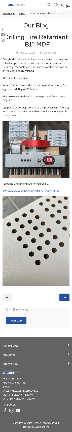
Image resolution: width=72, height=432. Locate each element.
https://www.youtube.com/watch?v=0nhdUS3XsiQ (31, 191)
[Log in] (62, 5)
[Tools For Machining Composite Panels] (64, 297)
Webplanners (42, 426)
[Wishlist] (56, 5)
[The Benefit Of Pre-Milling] (7, 297)
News (22, 13)
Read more (16, 320)
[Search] (49, 5)
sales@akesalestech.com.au (21, 390)
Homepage (9, 13)
